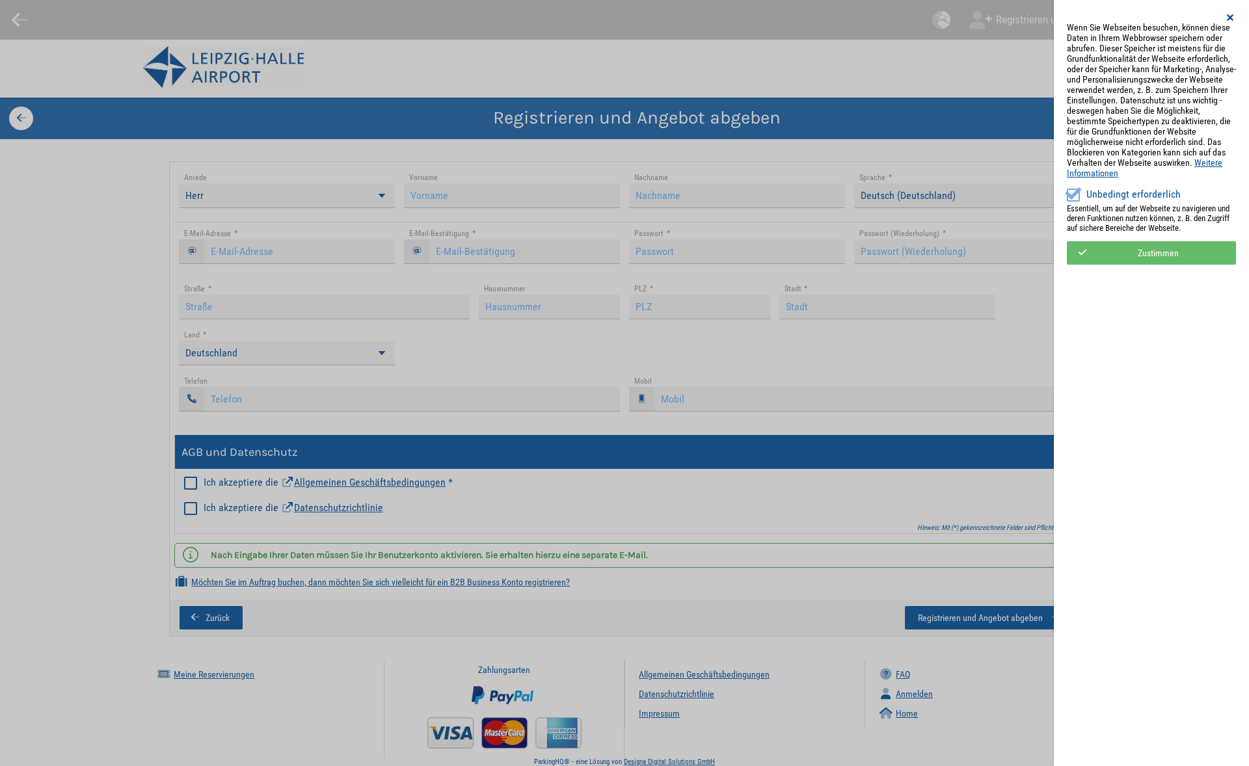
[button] (1231, 17)
